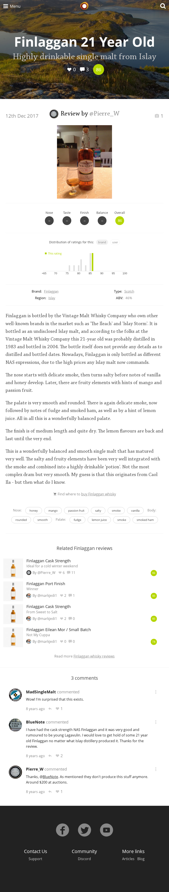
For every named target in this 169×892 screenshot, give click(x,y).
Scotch (129, 291)
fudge (77, 520)
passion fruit (76, 511)
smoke (116, 511)
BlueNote (35, 722)
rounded (21, 520)
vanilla (135, 511)
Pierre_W (34, 769)
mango (53, 511)
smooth (42, 520)
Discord (84, 858)
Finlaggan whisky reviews (94, 656)
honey (33, 511)
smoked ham (145, 520)
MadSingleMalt (41, 691)
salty (98, 511)
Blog (141, 858)
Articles (128, 858)
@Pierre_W (104, 114)
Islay (51, 298)
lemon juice (99, 520)
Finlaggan (51, 291)
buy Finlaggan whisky (98, 494)
